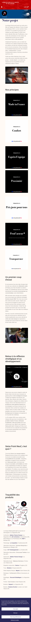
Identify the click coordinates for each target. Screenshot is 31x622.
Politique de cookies (15, 620)
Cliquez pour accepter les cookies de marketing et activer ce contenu (16, 75)
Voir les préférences (15, 617)
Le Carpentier (13, 543)
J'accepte (15, 609)
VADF (23, 538)
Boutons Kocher (12, 587)
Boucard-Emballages (15, 577)
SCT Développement (12, 550)
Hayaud (11, 584)
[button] (28, 14)
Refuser (15, 613)
